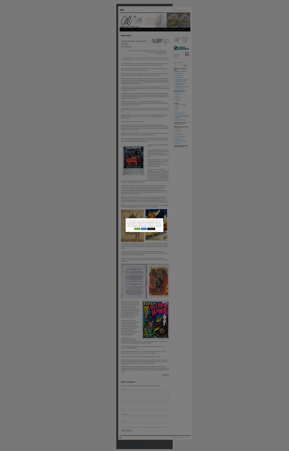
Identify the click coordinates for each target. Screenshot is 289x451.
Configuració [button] (151, 228)
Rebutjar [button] (144, 228)
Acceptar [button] (137, 228)
